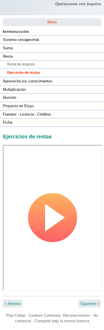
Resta (8, 56)
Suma (8, 48)
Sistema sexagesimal (21, 39)
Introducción (16, 31)
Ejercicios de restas (23, 73)
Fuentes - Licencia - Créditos (27, 114)
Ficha (7, 122)
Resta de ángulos (21, 64)
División (9, 97)
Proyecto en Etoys (18, 106)
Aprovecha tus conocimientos (28, 81)
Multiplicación (14, 89)
